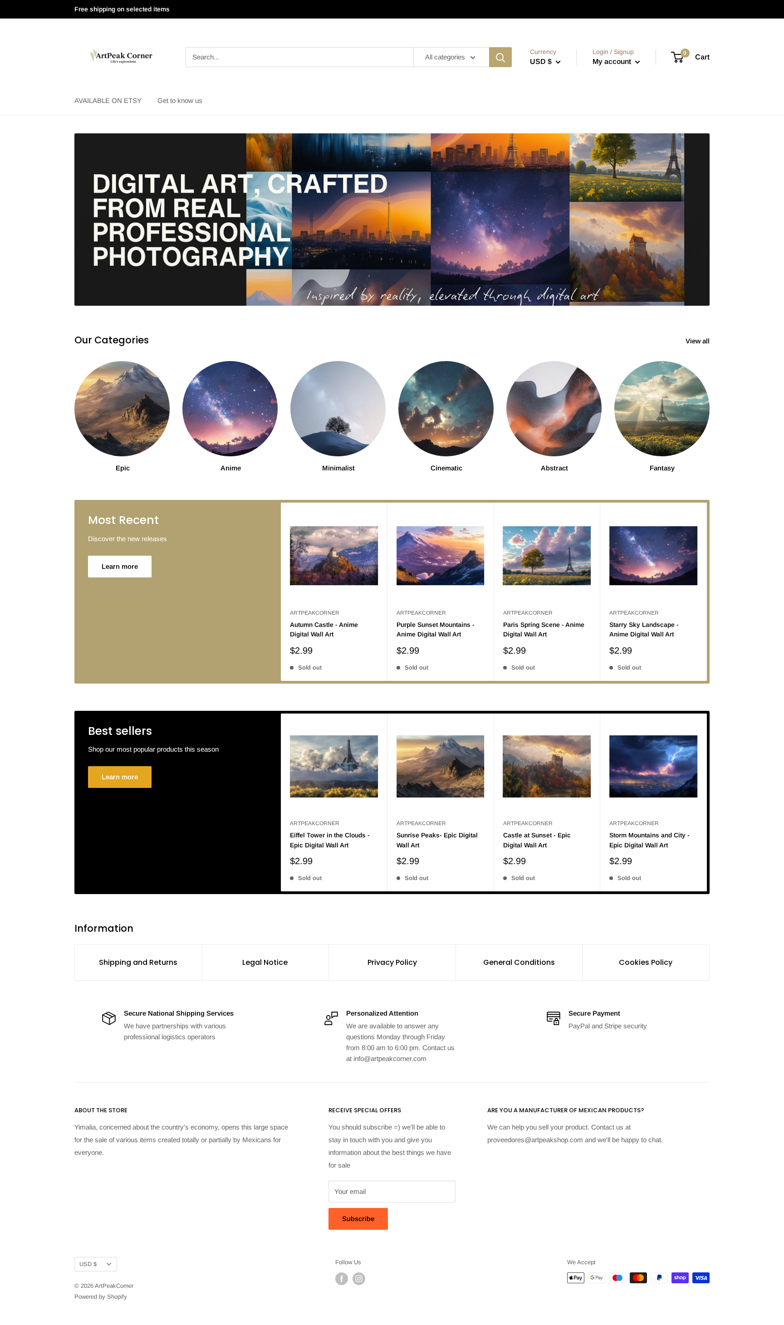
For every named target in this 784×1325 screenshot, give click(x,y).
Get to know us (179, 100)
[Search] (500, 57)
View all (698, 341)
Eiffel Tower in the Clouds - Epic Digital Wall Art (330, 840)
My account (613, 61)
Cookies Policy (645, 962)
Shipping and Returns (138, 962)
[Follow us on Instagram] (359, 1278)
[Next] (707, 592)
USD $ (88, 1264)
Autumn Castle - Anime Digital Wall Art (324, 629)
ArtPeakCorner (314, 613)
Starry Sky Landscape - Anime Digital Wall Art (644, 629)
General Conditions (519, 962)
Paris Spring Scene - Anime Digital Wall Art (543, 629)
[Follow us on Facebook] (341, 1278)
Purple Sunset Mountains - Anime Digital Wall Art (436, 629)
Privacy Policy (392, 962)
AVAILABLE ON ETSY (108, 100)
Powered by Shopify (100, 1296)
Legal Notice (265, 962)
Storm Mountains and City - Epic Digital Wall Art (649, 840)
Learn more (120, 566)
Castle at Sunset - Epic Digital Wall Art (537, 840)
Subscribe (358, 1218)
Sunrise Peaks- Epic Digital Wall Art (437, 840)
